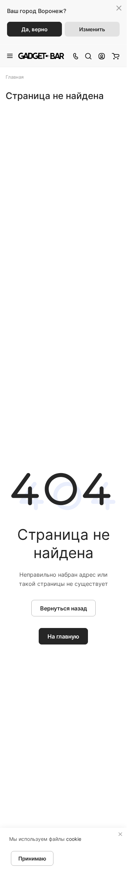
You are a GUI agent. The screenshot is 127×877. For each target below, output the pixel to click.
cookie (73, 839)
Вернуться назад (63, 608)
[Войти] (102, 55)
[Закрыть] (120, 834)
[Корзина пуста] (115, 55)
